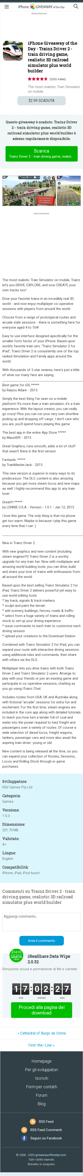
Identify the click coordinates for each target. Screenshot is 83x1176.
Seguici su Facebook (46, 1138)
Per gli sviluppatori (41, 1069)
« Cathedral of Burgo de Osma (42, 1033)
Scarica (43, 153)
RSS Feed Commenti (46, 1130)
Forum (41, 1095)
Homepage (42, 1061)
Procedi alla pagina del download (42, 1010)
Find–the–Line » (41, 1045)
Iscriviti (41, 1078)
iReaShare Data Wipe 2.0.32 (49, 958)
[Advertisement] (41, 26)
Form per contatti (41, 1086)
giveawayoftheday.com (50, 1155)
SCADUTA (41, 100)
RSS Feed (46, 1122)
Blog (42, 1103)
